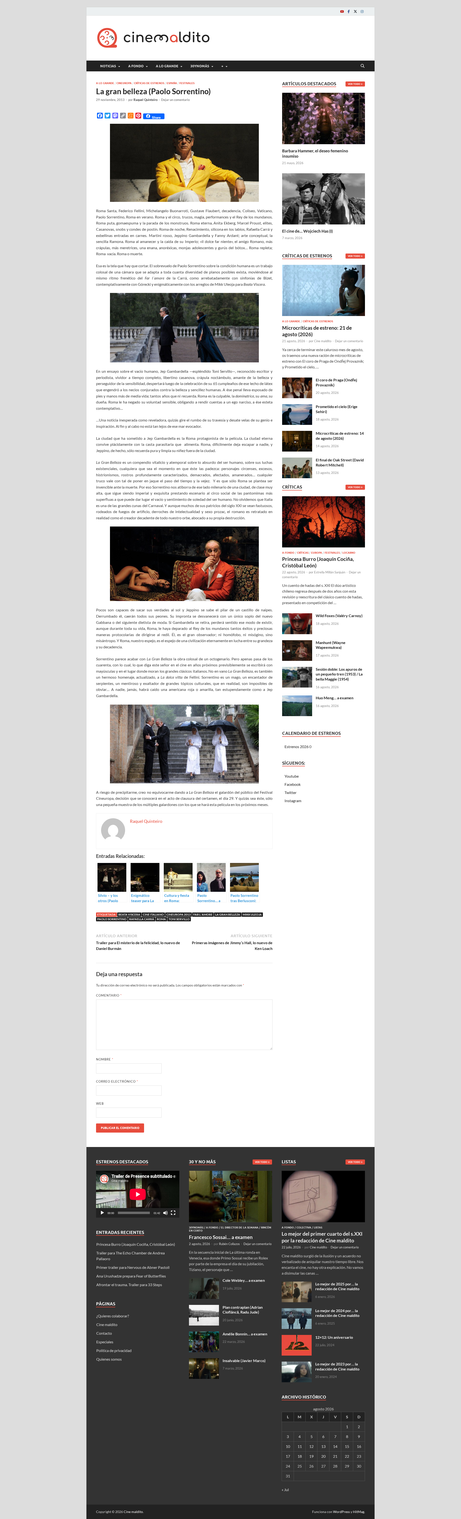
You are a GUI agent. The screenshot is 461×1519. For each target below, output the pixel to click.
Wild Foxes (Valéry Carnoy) (339, 615)
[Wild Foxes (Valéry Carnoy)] (297, 616)
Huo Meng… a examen (334, 697)
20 (323, 1456)
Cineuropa (124, 83)
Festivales (186, 83)
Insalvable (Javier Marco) (244, 1360)
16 (359, 1446)
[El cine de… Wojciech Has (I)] (323, 198)
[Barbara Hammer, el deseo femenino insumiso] (323, 118)
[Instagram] (362, 11)
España (172, 83)
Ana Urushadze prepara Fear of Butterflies (131, 1276)
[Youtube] (342, 11)
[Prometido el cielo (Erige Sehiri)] (297, 407)
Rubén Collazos (229, 1244)
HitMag (358, 1512)
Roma (161, 919)
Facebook (293, 784)
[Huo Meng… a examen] (297, 698)
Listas (318, 1227)
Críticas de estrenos (149, 83)
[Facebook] (349, 11)
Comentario (109, 995)
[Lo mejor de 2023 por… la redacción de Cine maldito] (297, 1364)
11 (299, 1446)
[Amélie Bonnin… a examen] (204, 1334)
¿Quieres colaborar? (112, 1316)
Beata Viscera (129, 914)
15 (347, 1446)
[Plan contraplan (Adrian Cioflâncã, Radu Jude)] (204, 1307)
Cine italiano (153, 914)
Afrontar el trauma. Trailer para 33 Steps (129, 1284)
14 (335, 1446)
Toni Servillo (179, 919)
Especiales (104, 1341)
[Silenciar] (165, 1212)
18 (299, 1456)
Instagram (293, 800)
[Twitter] (355, 11)
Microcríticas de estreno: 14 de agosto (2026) (340, 435)
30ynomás (199, 66)
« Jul (285, 1489)
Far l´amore (202, 914)
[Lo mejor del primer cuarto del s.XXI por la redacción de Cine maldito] (323, 1173)
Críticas (303, 552)
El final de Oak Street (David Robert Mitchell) (340, 462)
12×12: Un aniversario (334, 1337)
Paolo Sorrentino (112, 919)
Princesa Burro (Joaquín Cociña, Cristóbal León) (135, 1244)
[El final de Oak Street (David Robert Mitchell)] (297, 460)
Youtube (292, 776)
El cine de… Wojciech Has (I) (307, 231)
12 (311, 1446)
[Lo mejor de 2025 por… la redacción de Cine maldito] (297, 1284)
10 (288, 1446)
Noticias (108, 66)
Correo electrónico (117, 1081)
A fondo (136, 66)
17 (288, 1456)
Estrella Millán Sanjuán (329, 572)
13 (323, 1446)
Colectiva (304, 1227)
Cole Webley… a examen (244, 1280)
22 (347, 1456)
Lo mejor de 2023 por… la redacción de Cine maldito (337, 1366)
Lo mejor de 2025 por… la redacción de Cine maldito (337, 1286)
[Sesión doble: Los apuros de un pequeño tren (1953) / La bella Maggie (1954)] (297, 669)
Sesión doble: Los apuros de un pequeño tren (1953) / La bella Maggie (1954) (339, 674)
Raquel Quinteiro (145, 100)
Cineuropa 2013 (178, 914)
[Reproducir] (102, 1212)
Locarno (348, 552)
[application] (137, 1194)
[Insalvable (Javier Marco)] (204, 1361)
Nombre (104, 1059)
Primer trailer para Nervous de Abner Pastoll (133, 1267)
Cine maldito (322, 341)
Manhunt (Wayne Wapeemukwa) (331, 645)
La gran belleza (227, 914)
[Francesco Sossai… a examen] (230, 1173)
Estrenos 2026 (297, 746)
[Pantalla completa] (173, 1212)
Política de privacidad (114, 1350)
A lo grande (167, 66)
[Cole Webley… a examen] (204, 1280)
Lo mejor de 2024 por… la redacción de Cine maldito (337, 1313)
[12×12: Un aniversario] (297, 1337)
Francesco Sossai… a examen (221, 1237)
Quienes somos (109, 1359)
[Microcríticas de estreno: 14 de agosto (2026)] (297, 433)
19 (311, 1456)
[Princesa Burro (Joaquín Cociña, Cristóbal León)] (323, 523)
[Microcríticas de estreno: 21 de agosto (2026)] (323, 292)
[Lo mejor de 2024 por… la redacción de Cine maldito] (297, 1311)
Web (100, 1103)
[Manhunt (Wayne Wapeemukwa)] (297, 643)
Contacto (104, 1333)
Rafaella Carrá (141, 919)
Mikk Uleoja (252, 914)
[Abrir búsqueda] (362, 66)
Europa (316, 552)
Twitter (291, 792)
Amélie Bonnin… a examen (245, 1334)
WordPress (341, 1512)
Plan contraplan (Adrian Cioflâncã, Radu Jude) (243, 1309)
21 (335, 1456)
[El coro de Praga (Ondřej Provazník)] (297, 380)
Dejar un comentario (175, 100)
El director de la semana (239, 1227)
